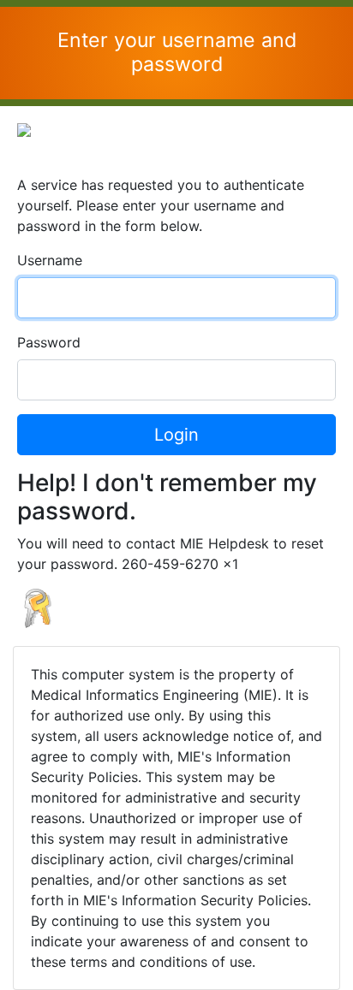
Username (49, 260)
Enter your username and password (176, 52)
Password (49, 342)
